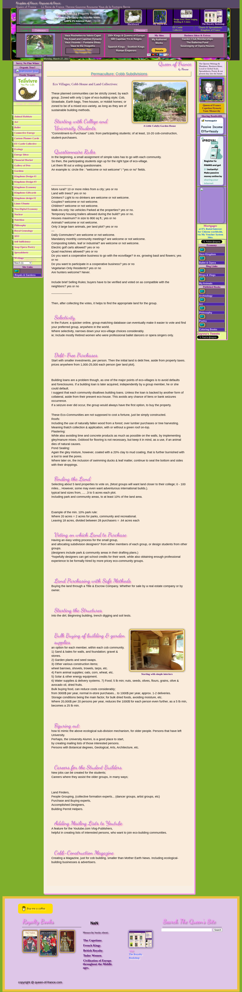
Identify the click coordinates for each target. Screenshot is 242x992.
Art (16, 122)
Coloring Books (208, 329)
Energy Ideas (21, 154)
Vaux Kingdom (207, 254)
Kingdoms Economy (25, 187)
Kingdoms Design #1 (25, 176)
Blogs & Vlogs (207, 275)
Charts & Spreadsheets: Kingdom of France (210, 28)
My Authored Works (159, 41)
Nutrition (19, 220)
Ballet (17, 127)
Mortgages (210, 225)
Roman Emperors (126, 50)
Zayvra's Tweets (208, 333)
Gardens (19, 171)
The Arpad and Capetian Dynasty (83, 39)
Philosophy (20, 225)
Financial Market (23, 160)
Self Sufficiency (22, 241)
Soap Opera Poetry (24, 247)
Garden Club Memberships (197, 39)
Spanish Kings (116, 46)
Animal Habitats (23, 116)
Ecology (18, 149)
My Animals (205, 283)
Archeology (205, 295)
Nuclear (18, 214)
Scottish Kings (135, 46)
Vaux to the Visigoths (83, 45)
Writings (19, 258)
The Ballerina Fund (197, 42)
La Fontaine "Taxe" (82, 49)
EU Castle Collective (177, 28)
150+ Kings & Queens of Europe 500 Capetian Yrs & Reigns (126, 37)
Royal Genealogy (23, 230)
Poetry (203, 321)
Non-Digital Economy (26, 209)
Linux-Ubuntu (21, 203)
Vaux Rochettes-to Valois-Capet (83, 35)
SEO (16, 236)
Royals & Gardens (25, 275)
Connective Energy (24, 133)
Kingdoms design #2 (25, 198)
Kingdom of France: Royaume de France (38, 2)
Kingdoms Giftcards (25, 192)
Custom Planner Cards (26, 138)
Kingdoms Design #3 (25, 181)
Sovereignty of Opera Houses (197, 45)
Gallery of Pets (22, 165)
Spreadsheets (21, 252)
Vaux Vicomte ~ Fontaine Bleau (83, 42)
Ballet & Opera (207, 262)
